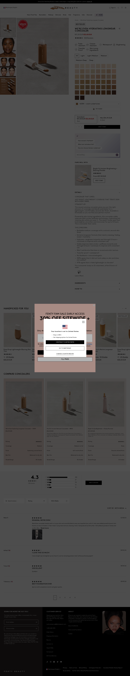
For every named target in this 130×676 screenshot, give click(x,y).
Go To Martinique (65, 348)
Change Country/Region (65, 353)
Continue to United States (65, 342)
